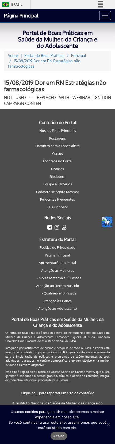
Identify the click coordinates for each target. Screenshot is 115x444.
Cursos (57, 153)
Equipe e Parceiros (57, 184)
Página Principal (21, 15)
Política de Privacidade (57, 247)
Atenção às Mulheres (57, 270)
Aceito (58, 436)
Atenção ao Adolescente (57, 308)
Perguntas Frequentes (57, 199)
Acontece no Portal (58, 161)
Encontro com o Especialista (57, 146)
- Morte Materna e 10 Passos (59, 278)
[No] (108, 424)
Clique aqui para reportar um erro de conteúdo (57, 393)
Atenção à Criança (57, 301)
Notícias (57, 169)
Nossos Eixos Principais (57, 130)
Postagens (57, 138)
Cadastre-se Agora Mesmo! (57, 192)
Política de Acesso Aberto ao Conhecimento (65, 372)
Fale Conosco (57, 207)
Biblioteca (58, 176)
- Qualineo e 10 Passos (59, 293)
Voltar (13, 55)
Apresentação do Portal (57, 263)
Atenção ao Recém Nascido (57, 286)
